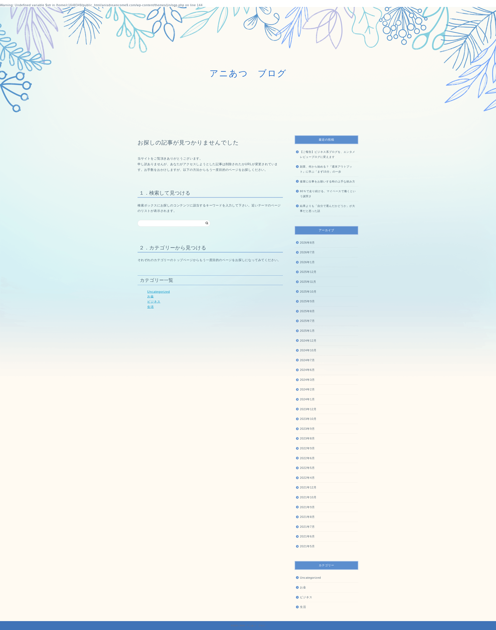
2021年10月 (308, 497)
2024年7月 (307, 360)
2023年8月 (307, 438)
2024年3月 (307, 379)
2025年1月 (307, 330)
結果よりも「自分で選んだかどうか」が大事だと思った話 (327, 208)
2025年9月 (307, 301)
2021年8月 (307, 516)
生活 (150, 307)
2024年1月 (307, 399)
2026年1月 (307, 262)
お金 (150, 296)
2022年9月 (307, 448)
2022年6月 (307, 458)
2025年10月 (308, 291)
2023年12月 (308, 409)
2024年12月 (308, 340)
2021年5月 (307, 546)
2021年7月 (307, 526)
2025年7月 (307, 320)
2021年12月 (308, 487)
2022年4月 (307, 477)
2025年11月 (308, 281)
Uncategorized (158, 291)
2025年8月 (307, 311)
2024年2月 (307, 389)
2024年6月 (307, 369)
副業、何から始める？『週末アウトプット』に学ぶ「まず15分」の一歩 (326, 169)
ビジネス (153, 301)
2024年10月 (308, 350)
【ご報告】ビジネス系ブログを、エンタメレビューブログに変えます (327, 154)
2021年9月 (307, 507)
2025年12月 (308, 271)
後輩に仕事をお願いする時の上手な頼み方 (327, 181)
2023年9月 (307, 428)
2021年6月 (307, 536)
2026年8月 (307, 242)
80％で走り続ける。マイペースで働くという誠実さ (328, 194)
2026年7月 (307, 252)
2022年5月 (307, 467)
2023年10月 (308, 418)
